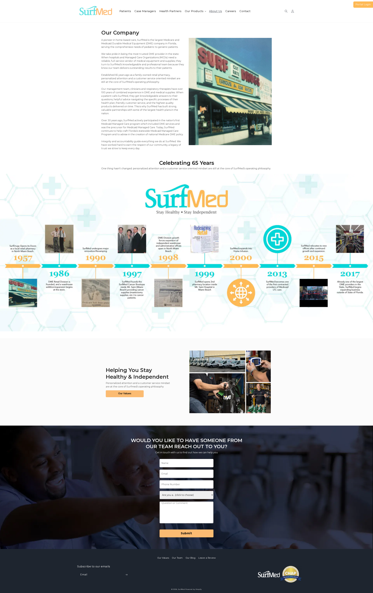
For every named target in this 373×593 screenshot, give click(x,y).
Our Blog (191, 558)
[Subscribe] (126, 574)
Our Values (163, 558)
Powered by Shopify (193, 589)
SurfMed (181, 589)
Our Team (177, 558)
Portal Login (363, 4)
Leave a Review (207, 558)
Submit (186, 533)
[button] (195, 11)
